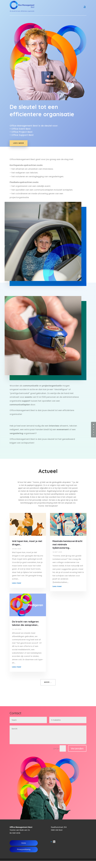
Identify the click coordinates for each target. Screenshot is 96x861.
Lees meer (18, 143)
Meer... (48, 682)
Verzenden (77, 748)
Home (23, 843)
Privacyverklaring (23, 849)
